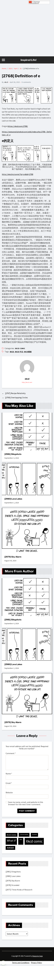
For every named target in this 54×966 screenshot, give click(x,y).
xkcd (6, 82)
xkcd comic (20, 348)
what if (11, 840)
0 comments (26, 82)
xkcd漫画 (28, 352)
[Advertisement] (27, 28)
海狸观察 (10, 848)
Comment (11, 753)
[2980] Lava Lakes (13, 499)
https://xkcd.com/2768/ (18, 126)
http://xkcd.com (27, 382)
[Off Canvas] (3, 60)
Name (9, 774)
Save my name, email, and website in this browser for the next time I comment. (25, 803)
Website (9, 792)
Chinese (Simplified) (34, 2)
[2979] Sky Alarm (12, 557)
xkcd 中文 (19, 352)
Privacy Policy (36, 963)
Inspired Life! (28, 60)
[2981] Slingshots (12, 454)
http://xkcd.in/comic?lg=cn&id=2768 (17, 174)
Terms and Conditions (20, 963)
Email (9, 783)
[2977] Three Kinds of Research (19, 889)
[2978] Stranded (12, 885)
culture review (24, 834)
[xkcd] (27, 367)
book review (11, 835)
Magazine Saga (37, 956)
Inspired (34, 834)
